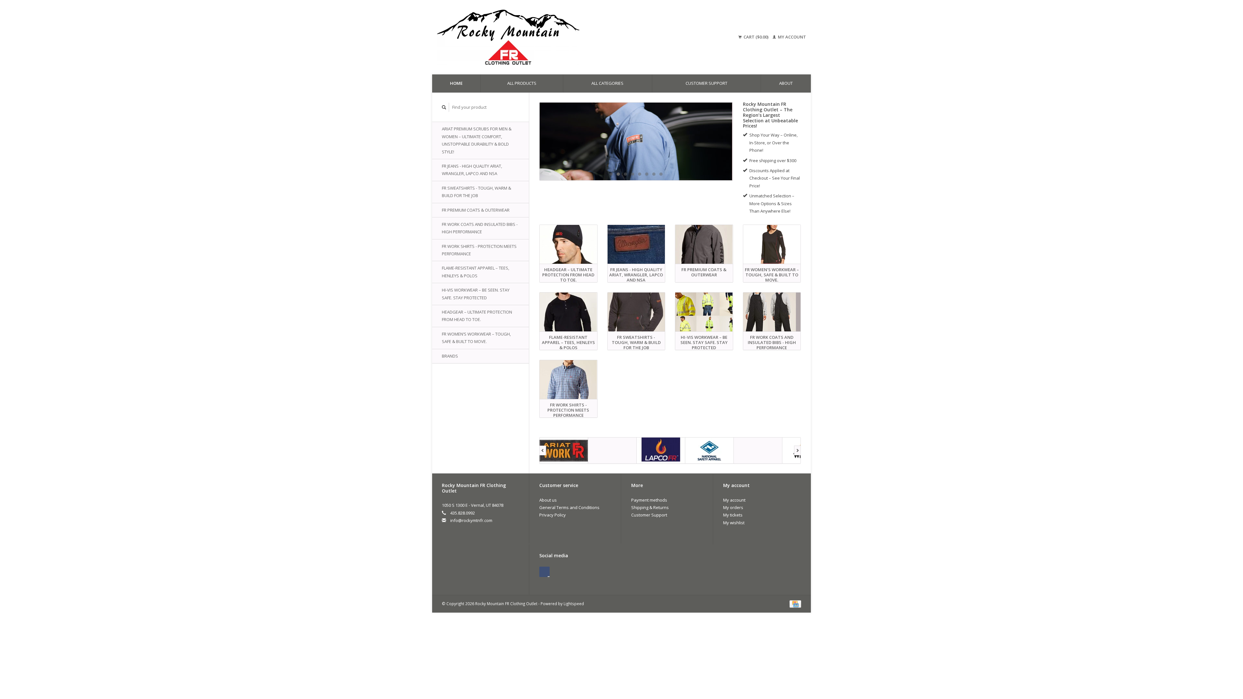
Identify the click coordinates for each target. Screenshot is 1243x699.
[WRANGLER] (636, 141)
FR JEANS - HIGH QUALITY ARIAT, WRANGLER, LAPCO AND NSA (472, 169)
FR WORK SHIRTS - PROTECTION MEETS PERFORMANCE (479, 250)
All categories (607, 83)
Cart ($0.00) (756, 37)
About (786, 83)
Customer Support (706, 83)
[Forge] (564, 450)
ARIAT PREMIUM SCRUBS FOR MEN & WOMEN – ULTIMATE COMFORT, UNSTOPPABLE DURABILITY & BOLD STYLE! (476, 140)
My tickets (733, 515)
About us (548, 500)
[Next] (797, 450)
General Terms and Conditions (569, 507)
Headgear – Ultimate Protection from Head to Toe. (477, 315)
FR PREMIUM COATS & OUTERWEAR (476, 210)
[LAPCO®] (612, 450)
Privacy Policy (552, 515)
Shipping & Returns (650, 507)
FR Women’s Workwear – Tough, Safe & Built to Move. (476, 337)
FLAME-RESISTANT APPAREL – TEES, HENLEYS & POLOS (475, 271)
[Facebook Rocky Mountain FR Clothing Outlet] (544, 572)
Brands (450, 356)
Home (456, 83)
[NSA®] (661, 450)
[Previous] (542, 450)
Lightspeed (574, 603)
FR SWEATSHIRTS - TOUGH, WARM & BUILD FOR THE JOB (476, 191)
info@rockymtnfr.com (471, 520)
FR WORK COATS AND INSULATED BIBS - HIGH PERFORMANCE (480, 228)
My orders (733, 507)
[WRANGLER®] (758, 450)
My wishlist (734, 523)
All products (521, 83)
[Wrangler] (709, 450)
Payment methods (649, 500)
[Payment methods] (795, 603)
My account (791, 37)
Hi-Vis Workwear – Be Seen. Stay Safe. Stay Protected (476, 293)
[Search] (444, 107)
